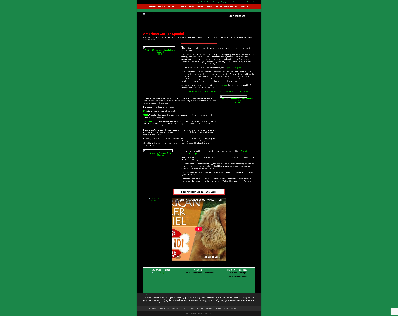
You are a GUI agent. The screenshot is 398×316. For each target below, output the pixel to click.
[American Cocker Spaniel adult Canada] (158, 150)
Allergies (183, 6)
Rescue (242, 6)
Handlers (208, 6)
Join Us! (191, 6)
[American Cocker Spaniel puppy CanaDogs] (159, 47)
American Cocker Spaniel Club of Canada (199, 273)
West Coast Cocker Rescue (237, 276)
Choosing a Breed (198, 2)
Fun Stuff (241, 2)
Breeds (160, 6)
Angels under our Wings (237, 273)
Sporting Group (221, 85)
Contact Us (251, 2)
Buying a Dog (172, 6)
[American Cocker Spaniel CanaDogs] (233, 95)
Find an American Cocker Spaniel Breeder (199, 192)
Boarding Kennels (230, 6)
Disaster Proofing (213, 2)
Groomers (218, 6)
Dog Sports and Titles (229, 2)
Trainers (200, 6)
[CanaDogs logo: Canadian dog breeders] (157, 13)
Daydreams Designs (196, 313)
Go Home (152, 6)
